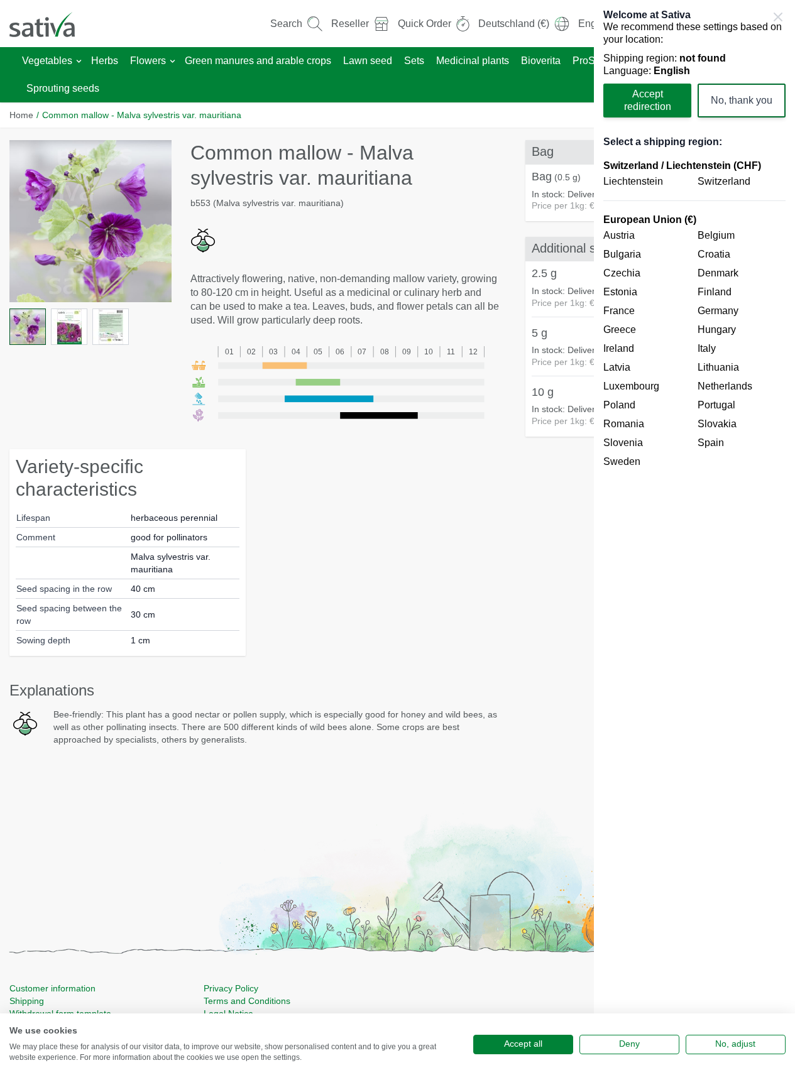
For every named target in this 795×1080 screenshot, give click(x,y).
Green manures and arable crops (258, 60)
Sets (414, 60)
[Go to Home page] (50, 23)
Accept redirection (647, 100)
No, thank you (741, 100)
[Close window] (778, 17)
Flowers (148, 60)
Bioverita (541, 60)
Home (21, 115)
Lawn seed (367, 60)
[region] (694, 540)
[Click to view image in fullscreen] (90, 221)
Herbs (104, 60)
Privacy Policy (231, 988)
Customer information (52, 988)
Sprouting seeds (62, 88)
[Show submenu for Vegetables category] (79, 61)
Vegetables (47, 60)
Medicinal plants (472, 60)
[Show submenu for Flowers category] (172, 61)
